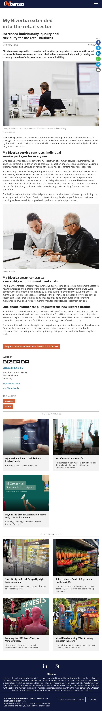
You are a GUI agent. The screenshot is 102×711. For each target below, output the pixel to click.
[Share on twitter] (98, 48)
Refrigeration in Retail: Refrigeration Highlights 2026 (74, 580)
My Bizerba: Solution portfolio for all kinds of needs (23, 460)
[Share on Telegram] (98, 64)
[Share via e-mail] (98, 69)
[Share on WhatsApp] (98, 59)
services (9, 401)
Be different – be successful (69, 458)
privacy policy (27, 703)
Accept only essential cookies (71, 699)
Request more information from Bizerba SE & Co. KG (31, 346)
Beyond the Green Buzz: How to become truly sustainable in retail (25, 516)
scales (8, 406)
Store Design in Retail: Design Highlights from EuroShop (25, 580)
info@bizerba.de (11, 388)
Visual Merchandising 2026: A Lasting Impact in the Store (74, 639)
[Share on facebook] (98, 42)
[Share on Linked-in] (98, 53)
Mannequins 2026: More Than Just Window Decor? (22, 639)
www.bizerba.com (11, 383)
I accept (93, 699)
